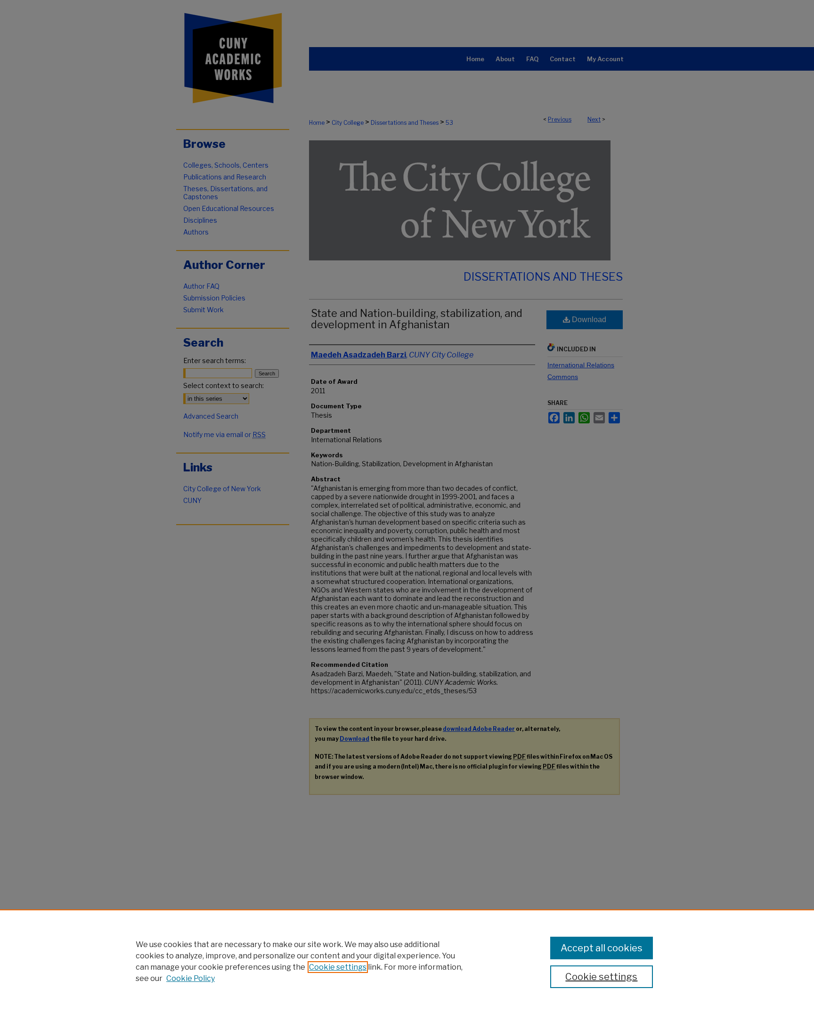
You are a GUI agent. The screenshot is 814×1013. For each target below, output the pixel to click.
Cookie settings (337, 967)
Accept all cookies (602, 948)
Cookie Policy (190, 978)
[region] (407, 961)
